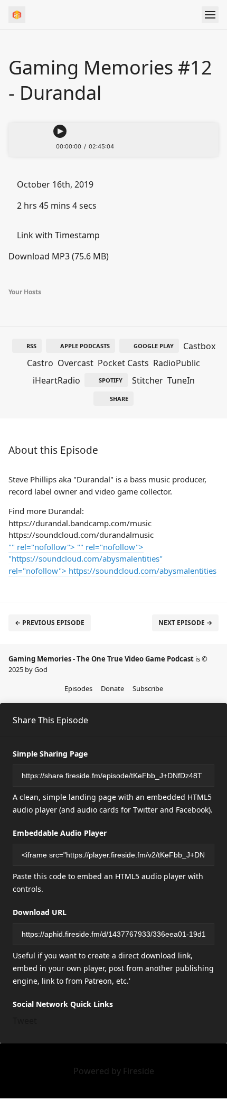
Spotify (110, 380)
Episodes (78, 688)
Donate (112, 688)
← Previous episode (49, 622)
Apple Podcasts (85, 346)
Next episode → (185, 622)
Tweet (25, 1021)
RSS (31, 346)
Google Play (154, 346)
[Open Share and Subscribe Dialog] (203, 146)
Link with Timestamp (57, 235)
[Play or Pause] (60, 131)
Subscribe (148, 688)
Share (119, 399)
